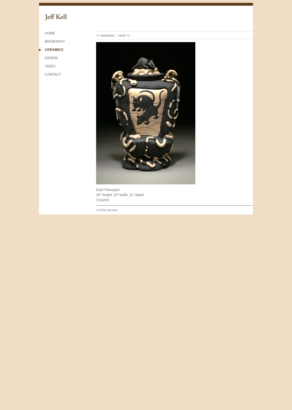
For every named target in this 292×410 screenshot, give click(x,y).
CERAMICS (54, 50)
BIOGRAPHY (55, 42)
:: (116, 36)
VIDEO (50, 66)
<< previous (105, 36)
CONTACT (53, 75)
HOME (50, 33)
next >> (124, 36)
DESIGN (51, 58)
